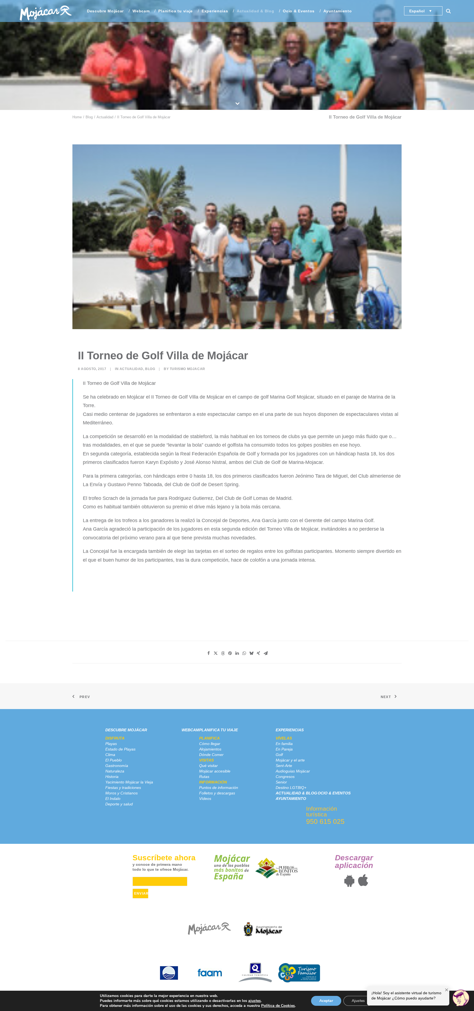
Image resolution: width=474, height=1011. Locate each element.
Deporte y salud (119, 804)
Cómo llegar (209, 743)
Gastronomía (116, 765)
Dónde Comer (211, 754)
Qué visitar (208, 765)
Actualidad (105, 117)
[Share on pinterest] (230, 653)
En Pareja (284, 749)
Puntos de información (218, 787)
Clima (110, 754)
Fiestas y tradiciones (123, 787)
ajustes (254, 1000)
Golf (279, 754)
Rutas (204, 776)
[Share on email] (265, 653)
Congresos (285, 776)
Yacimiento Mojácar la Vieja (129, 782)
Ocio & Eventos (299, 11)
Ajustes (358, 1000)
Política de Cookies (278, 1005)
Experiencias (290, 730)
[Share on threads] (222, 653)
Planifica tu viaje (218, 730)
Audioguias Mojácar (293, 771)
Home (77, 117)
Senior (281, 782)
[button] (451, 11)
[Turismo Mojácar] (45, 11)
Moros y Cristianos (121, 793)
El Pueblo (113, 760)
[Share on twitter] (215, 653)
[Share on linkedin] (237, 653)
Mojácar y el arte (290, 760)
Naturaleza (114, 771)
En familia (284, 743)
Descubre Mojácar (126, 730)
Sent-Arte (284, 765)
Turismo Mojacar (187, 369)
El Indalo (112, 798)
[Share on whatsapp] (244, 653)
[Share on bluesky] (251, 653)
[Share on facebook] (208, 653)
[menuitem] (105, 11)
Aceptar (326, 1000)
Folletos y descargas (217, 793)
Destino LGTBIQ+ (291, 787)
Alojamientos (210, 749)
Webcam (140, 11)
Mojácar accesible (214, 771)
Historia (112, 776)
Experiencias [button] (215, 11)
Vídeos (205, 798)
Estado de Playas (120, 749)
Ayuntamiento (337, 11)
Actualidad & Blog (255, 11)
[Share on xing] (258, 653)
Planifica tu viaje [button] (175, 11)
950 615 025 (325, 821)
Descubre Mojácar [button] (105, 11)
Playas (111, 743)
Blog (89, 117)
